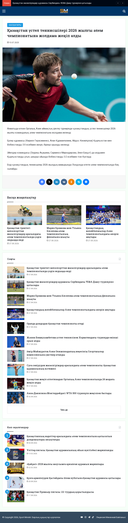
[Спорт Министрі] (64, 11)
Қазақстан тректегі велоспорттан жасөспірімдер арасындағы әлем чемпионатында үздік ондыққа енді (24, 234)
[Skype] (79, 182)
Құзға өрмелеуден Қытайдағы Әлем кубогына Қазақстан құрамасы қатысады (74, 478)
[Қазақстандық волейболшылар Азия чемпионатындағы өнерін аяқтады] (103, 215)
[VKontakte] (64, 182)
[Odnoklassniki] (71, 182)
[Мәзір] (3, 12)
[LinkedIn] (57, 182)
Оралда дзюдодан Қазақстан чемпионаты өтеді (55, 323)
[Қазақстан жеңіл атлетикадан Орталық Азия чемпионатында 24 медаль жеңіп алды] (15, 384)
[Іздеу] (124, 12)
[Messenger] (86, 182)
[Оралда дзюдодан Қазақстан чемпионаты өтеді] (15, 328)
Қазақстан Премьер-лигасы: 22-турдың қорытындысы (60, 491)
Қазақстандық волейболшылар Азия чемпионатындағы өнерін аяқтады (102, 232)
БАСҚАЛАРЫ (15, 25)
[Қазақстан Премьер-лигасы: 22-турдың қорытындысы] (15, 496)
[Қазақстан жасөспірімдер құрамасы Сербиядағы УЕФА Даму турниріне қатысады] (15, 286)
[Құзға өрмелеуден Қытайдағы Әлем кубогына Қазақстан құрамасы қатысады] (15, 482)
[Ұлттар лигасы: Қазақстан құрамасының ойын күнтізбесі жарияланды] (15, 454)
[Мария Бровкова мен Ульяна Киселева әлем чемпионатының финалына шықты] (64, 215)
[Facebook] (42, 182)
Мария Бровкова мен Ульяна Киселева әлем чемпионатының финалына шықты (64, 232)
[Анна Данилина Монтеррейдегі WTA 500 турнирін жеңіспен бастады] (15, 397)
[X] (49, 182)
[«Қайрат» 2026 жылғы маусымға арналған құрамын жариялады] (15, 468)
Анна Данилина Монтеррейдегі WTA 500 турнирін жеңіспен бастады (69, 393)
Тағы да (64, 410)
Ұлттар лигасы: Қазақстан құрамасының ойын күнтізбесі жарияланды (70, 450)
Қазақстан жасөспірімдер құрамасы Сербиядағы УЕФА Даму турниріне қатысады (52, 3)
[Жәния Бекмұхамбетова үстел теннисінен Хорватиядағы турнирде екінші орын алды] (15, 342)
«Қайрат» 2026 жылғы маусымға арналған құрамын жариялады (65, 464)
